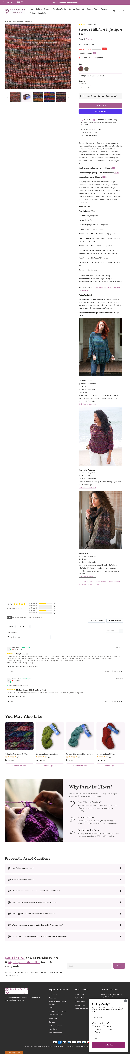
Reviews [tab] (11, 626)
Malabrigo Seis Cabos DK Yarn (16, 754)
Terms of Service (81, 1009)
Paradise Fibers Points (57, 1011)
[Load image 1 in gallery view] (15, 97)
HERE (114, 168)
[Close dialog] (125, 1000)
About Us (52, 998)
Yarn (14, 21)
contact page (33, 997)
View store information (89, 136)
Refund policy (58, 1046)
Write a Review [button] (116, 621)
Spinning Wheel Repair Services (57, 1003)
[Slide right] (69, 97)
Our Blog (52, 1008)
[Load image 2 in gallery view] (26, 97)
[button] (31, 9)
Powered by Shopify (46, 1046)
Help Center (53, 1029)
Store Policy (79, 994)
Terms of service (80, 1046)
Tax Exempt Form (55, 1032)
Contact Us (53, 994)
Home (9, 21)
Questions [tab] (24, 626)
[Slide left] (7, 97)
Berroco (28, 21)
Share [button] (11, 671)
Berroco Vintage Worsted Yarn (47, 754)
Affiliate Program (55, 1025)
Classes (52, 1022)
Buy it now (100, 111)
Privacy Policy (80, 1001)
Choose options (19, 766)
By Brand (20, 21)
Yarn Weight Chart (56, 1015)
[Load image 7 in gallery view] (49, 97)
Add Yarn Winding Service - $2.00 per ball (100, 96)
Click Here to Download (87, 404)
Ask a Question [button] (98, 621)
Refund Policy (80, 998)
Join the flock (108, 1045)
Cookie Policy (80, 1005)
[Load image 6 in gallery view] (38, 97)
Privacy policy (69, 1046)
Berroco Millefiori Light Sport (16, 666)
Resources (53, 1018)
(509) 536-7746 (18, 1000)
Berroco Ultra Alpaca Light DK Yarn (79, 754)
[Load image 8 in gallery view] (61, 97)
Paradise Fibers (35, 1046)
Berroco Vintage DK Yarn (105, 754)
